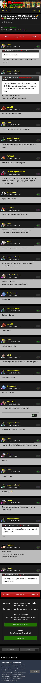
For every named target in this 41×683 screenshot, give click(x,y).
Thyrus (9, 454)
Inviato (13, 46)
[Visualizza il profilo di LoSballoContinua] (4, 276)
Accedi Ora (20, 638)
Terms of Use (5, 667)
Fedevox (10, 545)
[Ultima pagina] (38, 36)
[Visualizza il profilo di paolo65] (4, 108)
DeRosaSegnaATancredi (16, 172)
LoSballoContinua (13, 275)
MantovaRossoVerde (25, 77)
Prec (6, 37)
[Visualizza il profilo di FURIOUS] (4, 157)
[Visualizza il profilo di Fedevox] (4, 546)
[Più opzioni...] (38, 46)
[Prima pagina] (2, 36)
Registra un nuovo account (20, 624)
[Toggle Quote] (4, 51)
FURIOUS (10, 156)
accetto (35, 671)
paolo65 (10, 107)
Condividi (11, 649)
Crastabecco (11, 293)
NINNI (9, 355)
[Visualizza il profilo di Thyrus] (4, 455)
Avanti (34, 37)
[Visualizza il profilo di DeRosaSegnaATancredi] (4, 173)
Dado (9, 44)
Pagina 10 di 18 (20, 37)
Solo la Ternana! (20, 30)
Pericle (9, 568)
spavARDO (11, 401)
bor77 (20, 51)
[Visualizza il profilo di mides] (4, 243)
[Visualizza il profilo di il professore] (4, 193)
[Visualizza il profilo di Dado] (4, 46)
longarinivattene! (10, 27)
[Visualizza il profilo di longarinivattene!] (4, 72)
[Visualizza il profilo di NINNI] (4, 356)
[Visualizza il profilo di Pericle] (4, 569)
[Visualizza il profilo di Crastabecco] (4, 294)
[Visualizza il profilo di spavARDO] (4, 403)
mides (9, 241)
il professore (11, 192)
